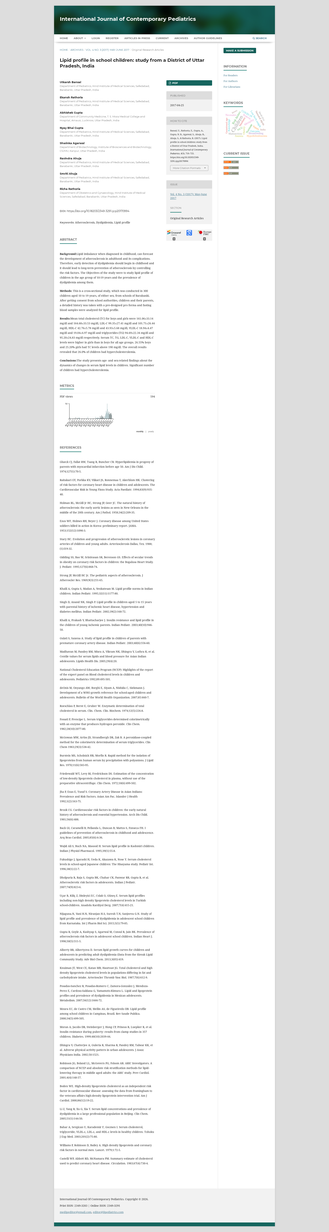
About (79, 38)
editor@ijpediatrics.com (108, 1212)
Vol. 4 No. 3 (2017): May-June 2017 (107, 49)
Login (96, 38)
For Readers (231, 75)
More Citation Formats (186, 167)
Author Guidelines (208, 38)
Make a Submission (240, 50)
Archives (181, 38)
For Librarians (232, 86)
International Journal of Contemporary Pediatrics (128, 19)
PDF (175, 82)
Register (112, 38)
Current (162, 38)
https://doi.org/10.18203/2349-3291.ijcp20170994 (98, 211)
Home (64, 38)
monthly (140, 431)
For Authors (231, 81)
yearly (151, 431)
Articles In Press (137, 38)
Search (261, 38)
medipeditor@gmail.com (75, 1212)
